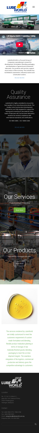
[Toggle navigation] (33, 7)
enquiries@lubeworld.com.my (15, 416)
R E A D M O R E (19, 78)
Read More (19, 210)
